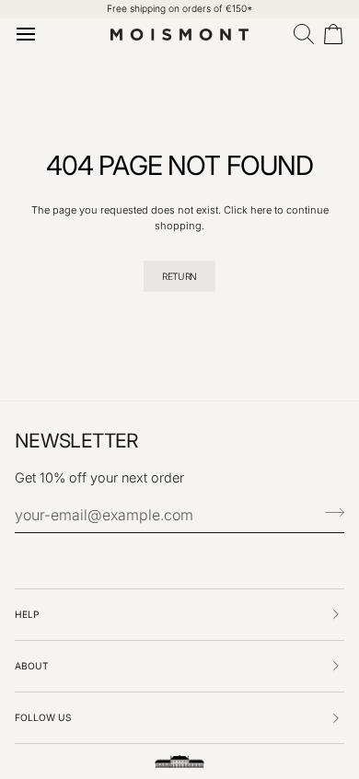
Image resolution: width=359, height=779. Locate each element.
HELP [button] (27, 614)
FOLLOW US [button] (43, 717)
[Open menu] (29, 34)
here (261, 209)
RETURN (179, 276)
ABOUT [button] (32, 665)
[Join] (329, 513)
